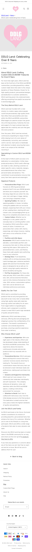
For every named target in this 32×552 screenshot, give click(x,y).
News (12, 15)
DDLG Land (4, 15)
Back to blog (17, 456)
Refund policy (26, 543)
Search (5, 468)
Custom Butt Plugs (9, 488)
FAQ (4, 496)
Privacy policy (17, 543)
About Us (6, 492)
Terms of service (12, 545)
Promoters (6, 480)
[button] (3, 9)
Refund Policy (7, 476)
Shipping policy (22, 545)
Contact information (17, 548)
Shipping (6, 472)
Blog (4, 484)
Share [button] (4, 68)
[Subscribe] (27, 507)
